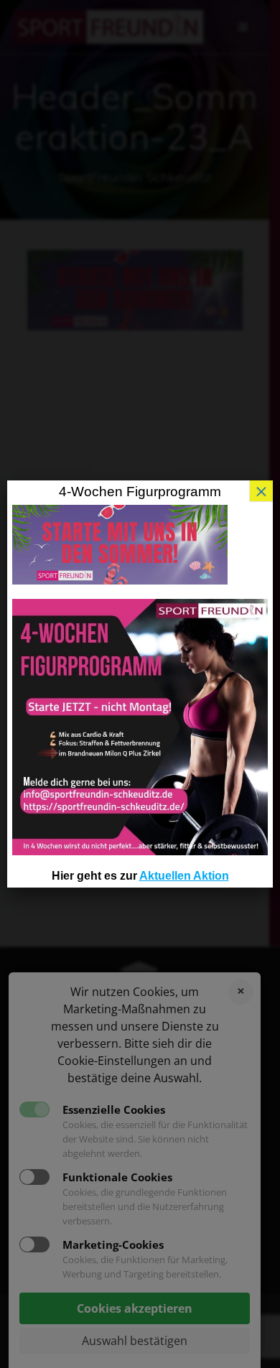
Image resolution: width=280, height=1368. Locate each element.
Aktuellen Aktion (184, 876)
